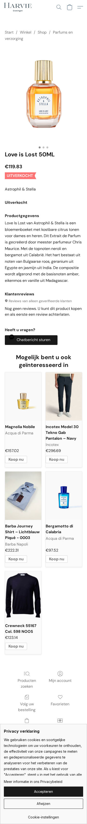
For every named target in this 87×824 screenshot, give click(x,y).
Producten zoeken (27, 683)
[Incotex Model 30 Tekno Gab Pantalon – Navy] (64, 396)
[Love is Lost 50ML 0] (43, 95)
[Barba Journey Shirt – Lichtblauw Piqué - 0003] (23, 496)
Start (9, 32)
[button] (18, 7)
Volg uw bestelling (27, 706)
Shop (42, 32)
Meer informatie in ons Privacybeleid (33, 782)
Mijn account (60, 680)
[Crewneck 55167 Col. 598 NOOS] (23, 595)
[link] (43, 815)
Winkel (25, 32)
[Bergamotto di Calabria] (64, 496)
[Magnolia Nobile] (23, 396)
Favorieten (60, 704)
